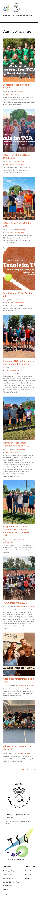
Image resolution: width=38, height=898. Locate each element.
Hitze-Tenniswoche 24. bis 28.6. (17, 224)
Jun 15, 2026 (7, 300)
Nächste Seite (28, 769)
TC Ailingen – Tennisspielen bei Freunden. (17, 15)
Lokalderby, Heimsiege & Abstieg (16, 86)
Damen (6, 232)
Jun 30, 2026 (7, 229)
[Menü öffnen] (19, 19)
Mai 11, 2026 (7, 539)
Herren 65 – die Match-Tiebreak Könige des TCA (16, 444)
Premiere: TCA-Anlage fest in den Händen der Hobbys (18, 362)
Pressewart (20, 91)
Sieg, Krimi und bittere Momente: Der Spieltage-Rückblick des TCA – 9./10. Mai (17, 531)
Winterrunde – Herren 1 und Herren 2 (17, 748)
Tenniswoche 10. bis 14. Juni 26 (18, 294)
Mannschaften (14, 94)
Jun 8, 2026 (7, 368)
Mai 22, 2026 (7, 449)
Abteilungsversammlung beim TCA (19, 680)
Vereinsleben (30, 606)
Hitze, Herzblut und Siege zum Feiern (16, 156)
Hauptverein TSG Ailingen (16, 859)
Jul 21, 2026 (7, 91)
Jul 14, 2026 (7, 162)
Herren (6, 94)
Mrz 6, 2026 (7, 753)
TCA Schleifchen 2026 (15, 602)
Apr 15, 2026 (7, 685)
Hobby (12, 164)
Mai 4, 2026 (7, 606)
